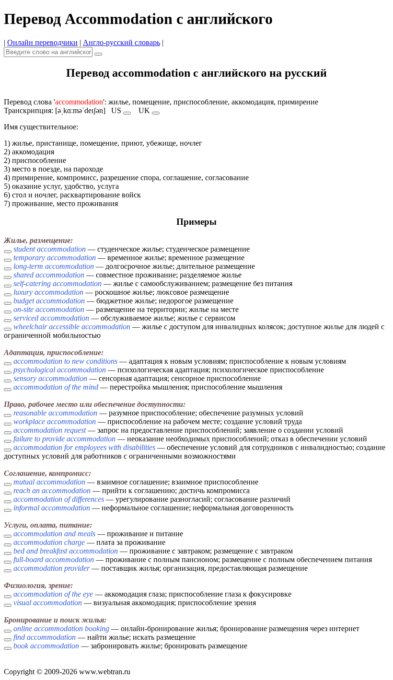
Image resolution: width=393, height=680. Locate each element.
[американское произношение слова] (127, 113)
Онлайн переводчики (42, 42)
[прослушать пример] (8, 251)
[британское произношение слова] (156, 113)
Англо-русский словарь (121, 42)
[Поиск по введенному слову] (98, 54)
